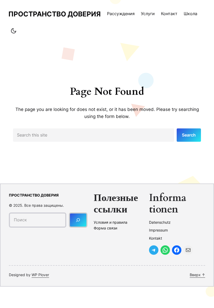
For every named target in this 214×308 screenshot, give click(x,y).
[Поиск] (78, 219)
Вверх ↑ (197, 275)
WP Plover (40, 275)
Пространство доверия (54, 14)
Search (189, 135)
